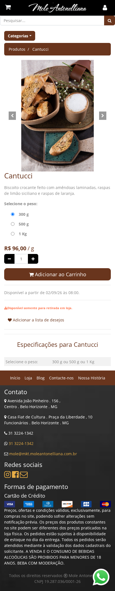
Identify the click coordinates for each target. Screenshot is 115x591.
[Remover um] (9, 259)
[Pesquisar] (109, 20)
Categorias (18, 35)
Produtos (17, 49)
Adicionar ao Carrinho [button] (59, 274)
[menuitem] (15, 378)
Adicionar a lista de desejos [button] (38, 320)
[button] (12, 116)
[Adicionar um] (33, 259)
